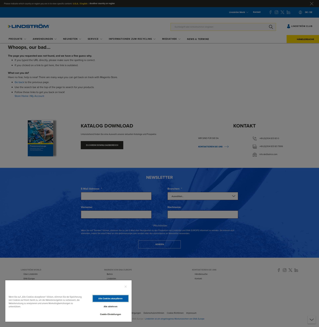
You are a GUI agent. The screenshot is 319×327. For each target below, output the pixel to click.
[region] (68, 301)
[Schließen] (125, 286)
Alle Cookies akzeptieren (110, 298)
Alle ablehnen (110, 306)
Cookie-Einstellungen (110, 314)
